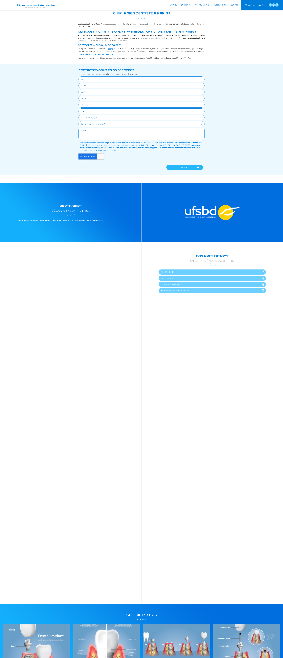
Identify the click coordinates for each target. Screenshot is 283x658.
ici (115, 150)
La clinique (185, 5)
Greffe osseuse (167, 278)
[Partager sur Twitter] (273, 5)
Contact (234, 5)
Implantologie (167, 272)
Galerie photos (219, 5)
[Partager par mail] (277, 5)
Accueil (173, 5)
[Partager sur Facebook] (270, 5)
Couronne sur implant (170, 284)
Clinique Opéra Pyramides (36, 6)
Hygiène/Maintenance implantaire (175, 290)
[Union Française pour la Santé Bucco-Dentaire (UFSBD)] (212, 212)
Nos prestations (202, 5)
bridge (110, 49)
